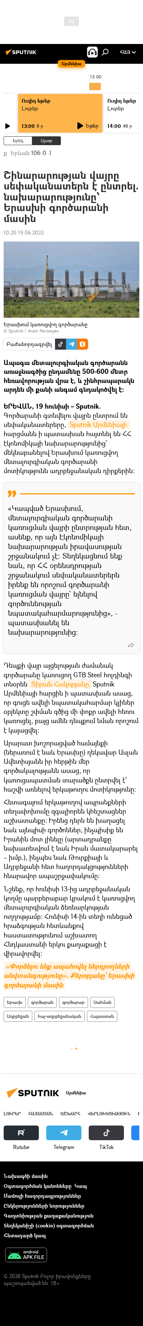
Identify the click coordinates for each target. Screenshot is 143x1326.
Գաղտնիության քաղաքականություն (49, 1215)
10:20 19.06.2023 (24, 232)
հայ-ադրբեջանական (59, 1016)
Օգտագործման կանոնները (38, 1185)
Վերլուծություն (109, 1113)
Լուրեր (30, 108)
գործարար (73, 1002)
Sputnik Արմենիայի (99, 424)
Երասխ (14, 1002)
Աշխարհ (70, 1113)
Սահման (102, 1002)
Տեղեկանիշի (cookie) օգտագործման (49, 1225)
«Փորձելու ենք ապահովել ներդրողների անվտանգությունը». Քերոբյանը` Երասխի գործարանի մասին (70, 975)
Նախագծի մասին (26, 1175)
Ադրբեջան (18, 1016)
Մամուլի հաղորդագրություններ (42, 1195)
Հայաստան (102, 1016)
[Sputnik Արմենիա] (22, 54)
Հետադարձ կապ (25, 1235)
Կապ (80, 1185)
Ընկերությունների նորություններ (44, 1205)
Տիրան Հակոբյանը (60, 683)
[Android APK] (26, 1256)
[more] (131, 645)
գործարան (42, 1002)
